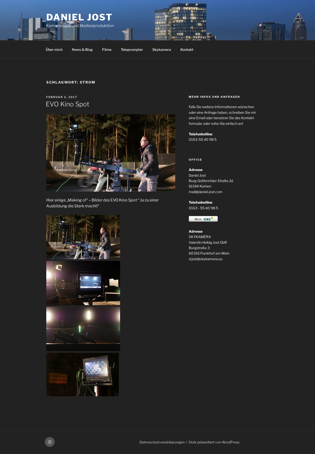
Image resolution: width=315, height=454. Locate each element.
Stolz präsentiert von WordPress (214, 442)
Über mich (54, 49)
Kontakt (186, 49)
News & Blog (82, 49)
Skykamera (161, 49)
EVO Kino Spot (67, 104)
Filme (106, 49)
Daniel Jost (79, 17)
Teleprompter (132, 49)
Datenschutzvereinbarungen (162, 442)
